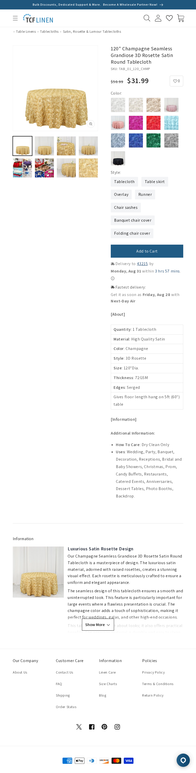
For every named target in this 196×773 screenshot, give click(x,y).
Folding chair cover (132, 233)
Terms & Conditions (158, 683)
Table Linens (26, 31)
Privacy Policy (153, 672)
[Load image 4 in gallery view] (88, 146)
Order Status (66, 706)
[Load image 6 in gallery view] (44, 168)
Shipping (63, 695)
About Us (20, 672)
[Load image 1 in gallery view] (22, 146)
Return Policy (153, 695)
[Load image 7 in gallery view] (66, 168)
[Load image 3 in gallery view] (66, 146)
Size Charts (108, 683)
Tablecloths (49, 31)
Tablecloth (124, 181)
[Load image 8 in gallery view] (88, 168)
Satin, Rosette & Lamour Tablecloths (92, 31)
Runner (145, 194)
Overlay (121, 194)
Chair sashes (126, 207)
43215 (142, 263)
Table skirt (155, 181)
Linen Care (107, 672)
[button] (15, 18)
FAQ (59, 683)
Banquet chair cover (132, 220)
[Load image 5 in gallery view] (22, 168)
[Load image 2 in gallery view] (44, 146)
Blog (102, 695)
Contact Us (64, 672)
